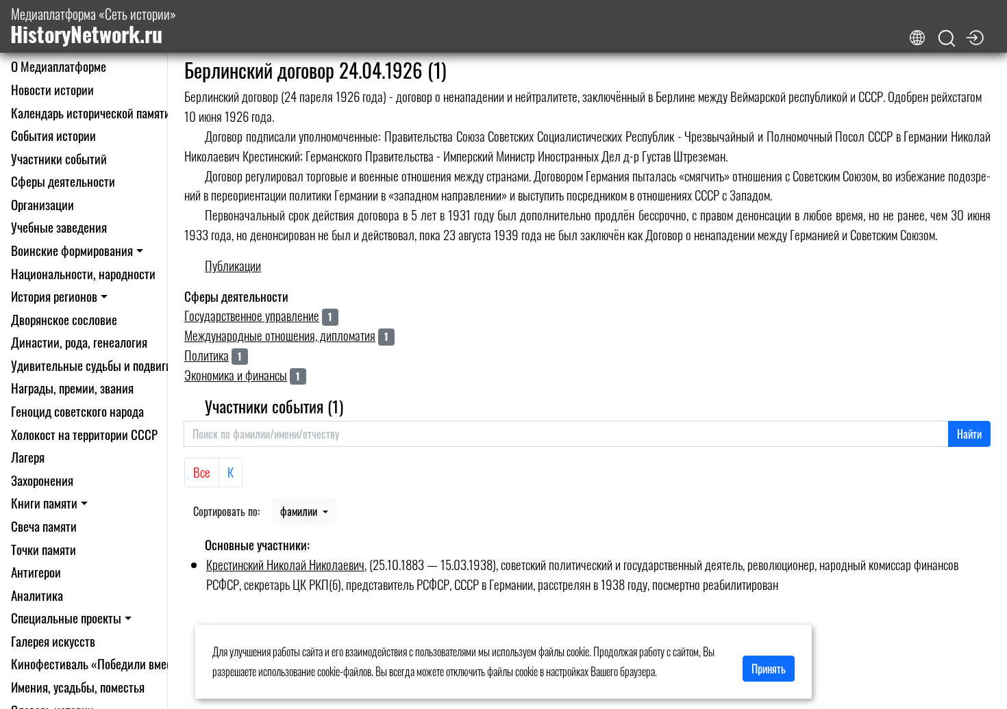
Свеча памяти (44, 526)
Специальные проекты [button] (66, 618)
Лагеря (28, 457)
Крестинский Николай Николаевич (285, 564)
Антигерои (36, 572)
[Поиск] (946, 39)
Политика (206, 355)
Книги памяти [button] (44, 503)
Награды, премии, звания (72, 388)
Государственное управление (251, 315)
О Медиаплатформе (58, 66)
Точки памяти (43, 549)
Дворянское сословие (64, 319)
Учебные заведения (59, 227)
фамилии (300, 511)
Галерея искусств (53, 641)
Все (201, 472)
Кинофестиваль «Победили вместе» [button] (99, 663)
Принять (768, 668)
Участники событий (59, 158)
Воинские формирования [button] (72, 250)
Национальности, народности (83, 273)
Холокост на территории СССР (84, 434)
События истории (53, 135)
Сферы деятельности (63, 181)
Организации (42, 204)
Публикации (233, 265)
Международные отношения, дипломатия (279, 335)
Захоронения (42, 480)
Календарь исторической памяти (91, 113)
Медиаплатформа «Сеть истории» (93, 26)
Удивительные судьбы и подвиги (91, 365)
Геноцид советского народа (77, 411)
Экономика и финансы (235, 375)
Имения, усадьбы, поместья (78, 687)
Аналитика (37, 595)
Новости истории (52, 89)
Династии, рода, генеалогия (79, 342)
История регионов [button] (54, 296)
